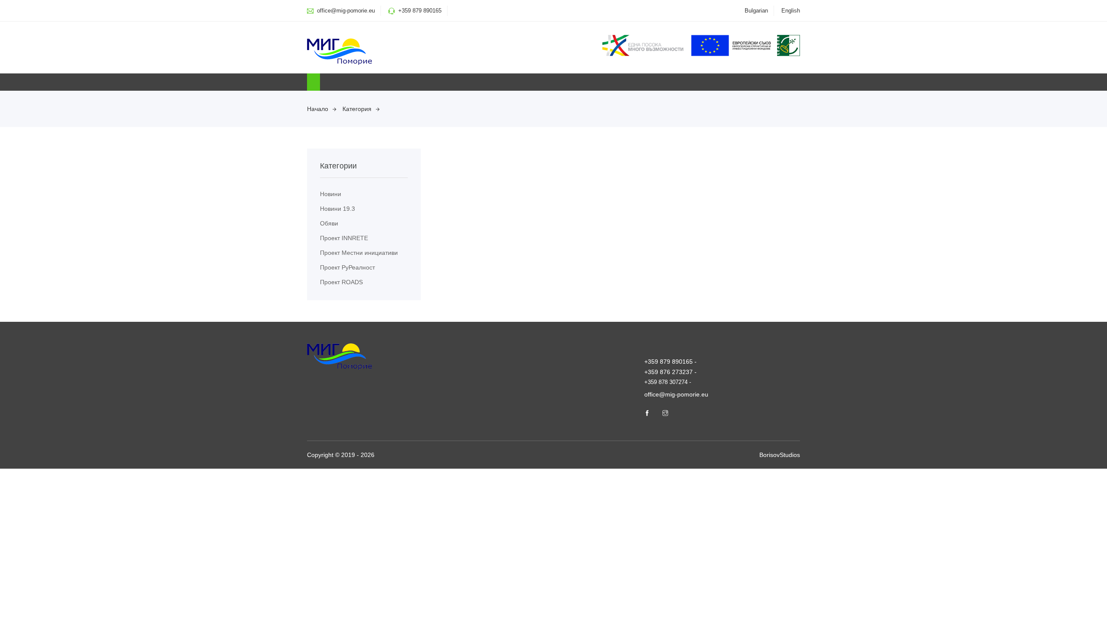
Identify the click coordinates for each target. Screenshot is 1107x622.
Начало (317, 108)
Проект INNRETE (344, 238)
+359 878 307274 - (667, 382)
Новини (330, 193)
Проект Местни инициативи (359, 252)
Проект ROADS (341, 282)
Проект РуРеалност (347, 267)
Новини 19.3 (337, 208)
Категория (356, 108)
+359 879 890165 (420, 10)
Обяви (329, 223)
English (790, 10)
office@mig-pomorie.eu (345, 10)
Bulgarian (756, 10)
